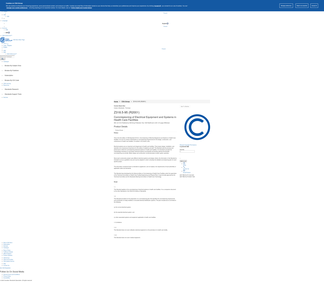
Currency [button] (4, 28)
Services (5, 246)
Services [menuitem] (5, 97)
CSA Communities (8, 259)
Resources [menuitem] (6, 85)
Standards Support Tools (13, 94)
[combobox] (7, 57)
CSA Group (126, 101)
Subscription (6, 244)
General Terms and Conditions (11, 274)
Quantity (182, 149)
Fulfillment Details (8, 252)
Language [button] (5, 20)
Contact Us (6, 265)
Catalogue (6, 247)
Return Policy (6, 250)
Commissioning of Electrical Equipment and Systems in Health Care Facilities (145, 118)
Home (116, 101)
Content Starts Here (119, 106)
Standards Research (12, 89)
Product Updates (7, 255)
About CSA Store (7, 242)
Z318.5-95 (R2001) (139, 101)
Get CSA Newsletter (5, 268)
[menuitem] (163, 80)
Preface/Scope (119, 130)
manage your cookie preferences (17, 8)
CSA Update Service (8, 261)
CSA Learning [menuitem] (7, 83)
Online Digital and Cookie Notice (81, 8)
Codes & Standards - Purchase (122, 108)
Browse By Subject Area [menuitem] (13, 65)
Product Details (120, 126)
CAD (8, 16)
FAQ (4, 264)
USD (4, 15)
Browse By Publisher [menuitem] (12, 70)
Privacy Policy (7, 276)
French (165, 13)
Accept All (157, 6)
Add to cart (183, 161)
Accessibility (6, 278)
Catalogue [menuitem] (6, 61)
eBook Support (7, 253)
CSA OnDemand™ (7, 35)
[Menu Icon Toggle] (4, 18)
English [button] (5, 47)
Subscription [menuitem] (9, 75)
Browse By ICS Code (12, 80)
